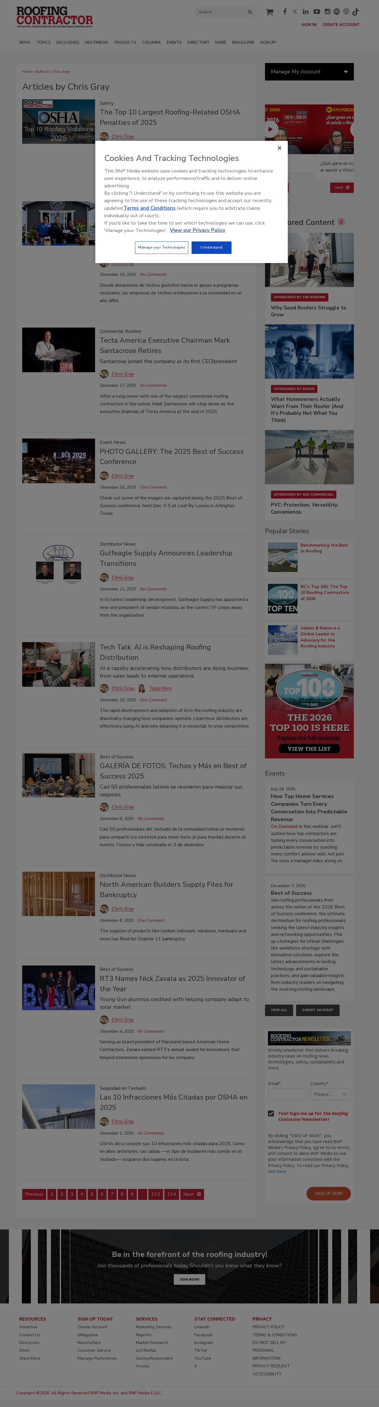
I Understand (211, 247)
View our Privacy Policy (197, 230)
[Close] (279, 147)
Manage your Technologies (161, 247)
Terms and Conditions (150, 208)
